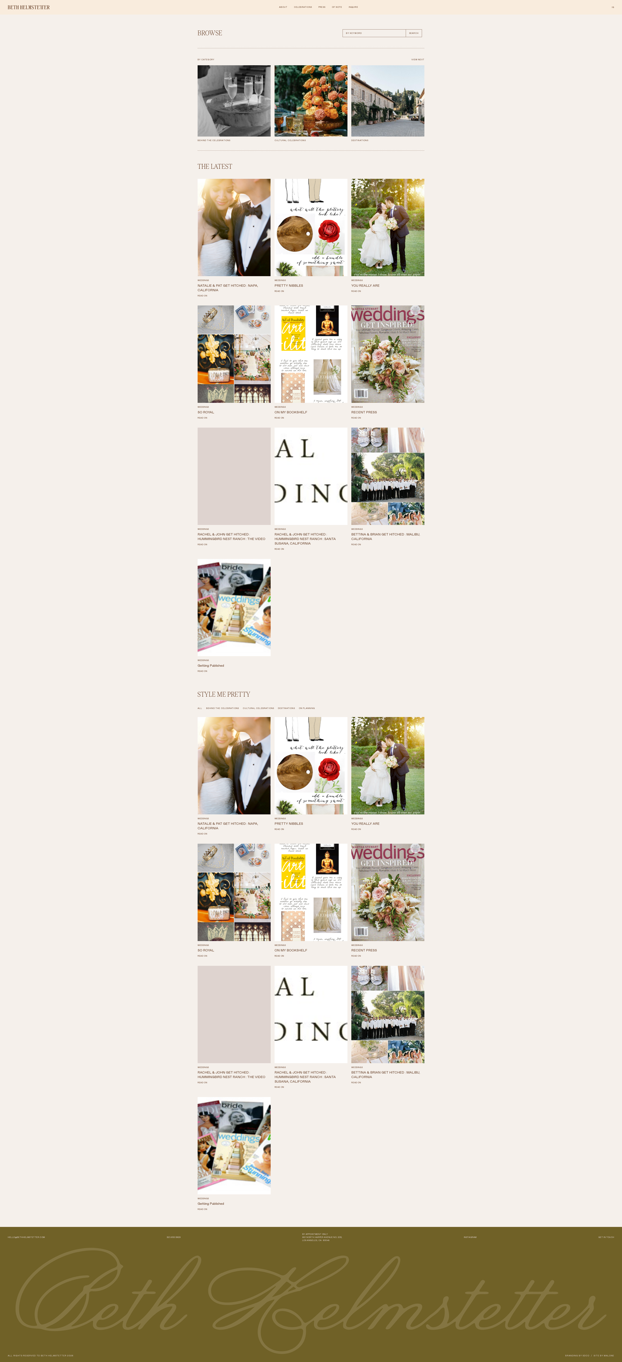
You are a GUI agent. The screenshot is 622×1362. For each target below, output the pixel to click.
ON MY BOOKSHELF (291, 412)
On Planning (307, 708)
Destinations (286, 708)
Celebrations (303, 7)
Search (414, 33)
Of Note (337, 7)
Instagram (470, 1237)
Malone (609, 1355)
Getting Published (211, 665)
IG (613, 7)
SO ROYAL (206, 412)
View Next (417, 59)
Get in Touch (606, 1237)
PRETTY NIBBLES (289, 285)
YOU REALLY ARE (365, 285)
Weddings (203, 280)
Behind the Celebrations (222, 708)
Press (321, 7)
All (200, 708)
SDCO (586, 1355)
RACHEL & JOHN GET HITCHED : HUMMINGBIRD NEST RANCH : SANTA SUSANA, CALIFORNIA (305, 539)
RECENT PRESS (364, 412)
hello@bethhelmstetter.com (26, 1237)
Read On (202, 295)
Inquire (353, 7)
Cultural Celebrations (258, 708)
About (283, 7)
